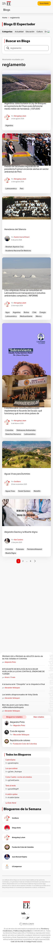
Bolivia (26, 312)
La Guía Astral (10, 803)
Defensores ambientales (26, 430)
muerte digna (10, 553)
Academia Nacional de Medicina (18, 250)
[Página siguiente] (35, 561)
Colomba (9, 549)
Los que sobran (11, 768)
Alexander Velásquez (12, 688)
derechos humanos (13, 434)
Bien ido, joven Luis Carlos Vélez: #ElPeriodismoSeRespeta (15, 706)
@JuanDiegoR (13, 789)
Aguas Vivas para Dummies (17, 474)
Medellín (37, 491)
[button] (49, 32)
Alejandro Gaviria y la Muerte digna (20, 532)
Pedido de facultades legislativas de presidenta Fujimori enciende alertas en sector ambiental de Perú (26, 169)
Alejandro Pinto (10, 662)
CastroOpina (10, 760)
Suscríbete (44, 3)
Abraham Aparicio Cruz (14, 247)
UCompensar (17, 866)
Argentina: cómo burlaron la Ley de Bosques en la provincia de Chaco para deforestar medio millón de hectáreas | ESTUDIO (25, 106)
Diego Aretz (16, 828)
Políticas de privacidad (22, 931)
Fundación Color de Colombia (25, 744)
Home (4, 17)
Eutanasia (20, 549)
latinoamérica (11, 188)
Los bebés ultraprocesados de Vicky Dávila (20, 694)
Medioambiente (26, 316)
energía (43, 312)
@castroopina (13, 763)
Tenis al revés (10, 785)
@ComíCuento (13, 780)
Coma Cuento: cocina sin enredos (18, 777)
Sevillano (17, 481)
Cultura (40, 31)
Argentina (9, 125)
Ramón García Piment (21, 237)
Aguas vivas (10, 491)
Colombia (9, 430)
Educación (30, 31)
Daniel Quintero (24, 491)
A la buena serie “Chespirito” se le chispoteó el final (23, 684)
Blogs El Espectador (19, 24)
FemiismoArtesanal (34, 549)
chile (34, 312)
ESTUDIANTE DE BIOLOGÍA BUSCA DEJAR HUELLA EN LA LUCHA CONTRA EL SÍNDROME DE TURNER (23, 671)
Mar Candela (18, 540)
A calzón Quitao (13, 797)
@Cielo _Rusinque (15, 772)
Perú (21, 188)
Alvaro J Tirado (10, 677)
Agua (7, 312)
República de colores (20, 740)
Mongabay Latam (20, 116)
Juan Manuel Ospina (19, 857)
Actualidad (19, 31)
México (39, 316)
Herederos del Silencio (15, 229)
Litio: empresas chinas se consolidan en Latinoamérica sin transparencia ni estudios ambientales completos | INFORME (24, 293)
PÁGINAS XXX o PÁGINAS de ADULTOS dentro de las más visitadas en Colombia (22, 657)
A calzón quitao (11, 794)
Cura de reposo (17, 731)
